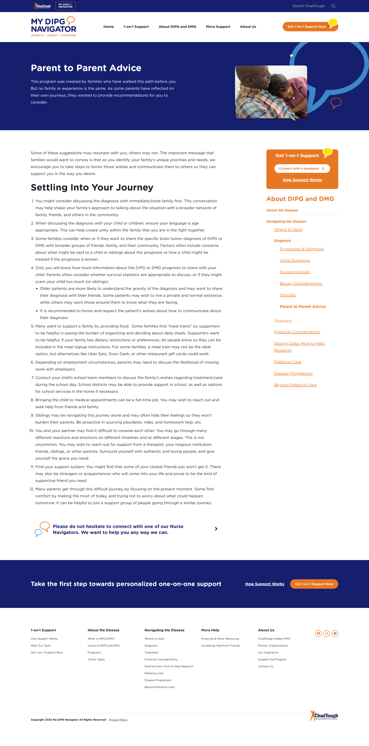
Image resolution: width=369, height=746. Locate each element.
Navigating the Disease (286, 221)
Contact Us (265, 666)
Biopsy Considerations (301, 283)
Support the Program (272, 659)
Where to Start (288, 229)
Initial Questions (295, 260)
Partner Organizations (273, 645)
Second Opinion (295, 271)
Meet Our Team (41, 645)
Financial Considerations (297, 331)
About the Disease (282, 210)
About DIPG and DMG (177, 26)
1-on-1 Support (136, 26)
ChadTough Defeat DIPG (274, 638)
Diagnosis (282, 240)
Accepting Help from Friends (220, 645)
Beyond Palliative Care (295, 384)
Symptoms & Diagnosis (302, 248)
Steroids (288, 295)
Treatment (283, 320)
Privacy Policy (118, 719)
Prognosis (94, 652)
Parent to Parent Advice (303, 306)
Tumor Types (96, 659)
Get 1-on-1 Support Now (314, 584)
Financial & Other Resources (220, 638)
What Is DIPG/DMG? (101, 638)
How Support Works (302, 179)
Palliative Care (287, 361)
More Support (218, 26)
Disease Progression (293, 373)
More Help (210, 630)
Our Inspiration (268, 652)
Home (108, 26)
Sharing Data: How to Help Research (299, 347)
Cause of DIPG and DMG (104, 645)
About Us (248, 26)
